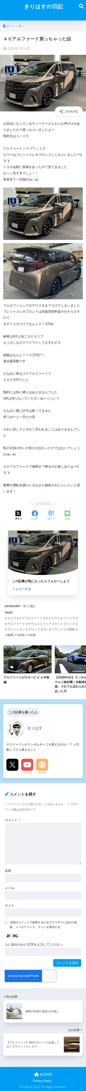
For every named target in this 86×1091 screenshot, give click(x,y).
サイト (9, 905)
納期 (22, 635)
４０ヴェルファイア (61, 618)
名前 (8, 870)
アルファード (16, 624)
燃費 (10, 635)
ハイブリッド (66, 624)
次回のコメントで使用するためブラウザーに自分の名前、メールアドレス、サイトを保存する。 (43, 925)
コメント (13, 820)
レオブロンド (55, 629)
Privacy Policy (42, 1081)
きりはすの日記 (43, 6)
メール (9, 888)
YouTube (27, 772)
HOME (45, 1074)
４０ (10, 618)
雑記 (32, 606)
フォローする (21, 589)
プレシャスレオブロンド (23, 629)
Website (42, 772)
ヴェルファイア (41, 624)
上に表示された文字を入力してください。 (35, 944)
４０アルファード (31, 618)
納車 (33, 635)
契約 (72, 629)
